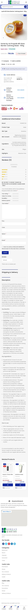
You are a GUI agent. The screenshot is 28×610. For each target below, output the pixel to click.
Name (4, 234)
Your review (5, 203)
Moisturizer (4, 550)
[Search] (25, 6)
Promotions (5, 566)
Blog (3, 583)
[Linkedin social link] (12, 64)
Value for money (6, 196)
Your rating (5, 194)
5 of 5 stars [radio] (17, 193)
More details (20, 90)
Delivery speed (6, 200)
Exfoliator (5, 476)
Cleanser (17, 476)
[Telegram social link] (14, 64)
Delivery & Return (6, 574)
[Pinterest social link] (10, 64)
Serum (3, 552)
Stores (3, 569)
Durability (4, 198)
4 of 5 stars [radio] (16, 193)
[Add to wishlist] (11, 465)
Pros (3, 221)
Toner (3, 560)
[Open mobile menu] (1, 2)
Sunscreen (4, 558)
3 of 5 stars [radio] (15, 193)
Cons (3, 227)
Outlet (3, 577)
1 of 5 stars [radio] (13, 193)
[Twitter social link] (8, 64)
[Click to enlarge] (3, 37)
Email (4, 240)
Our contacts (5, 572)
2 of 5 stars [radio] (14, 193)
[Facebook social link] (6, 64)
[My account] (26, 2)
